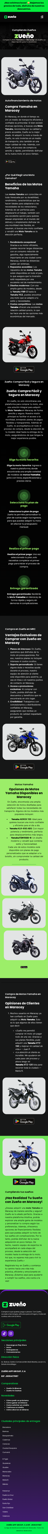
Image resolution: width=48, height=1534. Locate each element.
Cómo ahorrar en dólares (17, 1410)
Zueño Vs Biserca (13, 1388)
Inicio (8, 1347)
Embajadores (12, 1350)
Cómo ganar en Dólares (16, 1403)
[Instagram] (11, 1334)
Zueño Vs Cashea (13, 1391)
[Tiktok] (4, 1334)
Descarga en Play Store (16, 1345)
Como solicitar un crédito (17, 1405)
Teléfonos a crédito (15, 1407)
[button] (42, 16)
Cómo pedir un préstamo (17, 1400)
